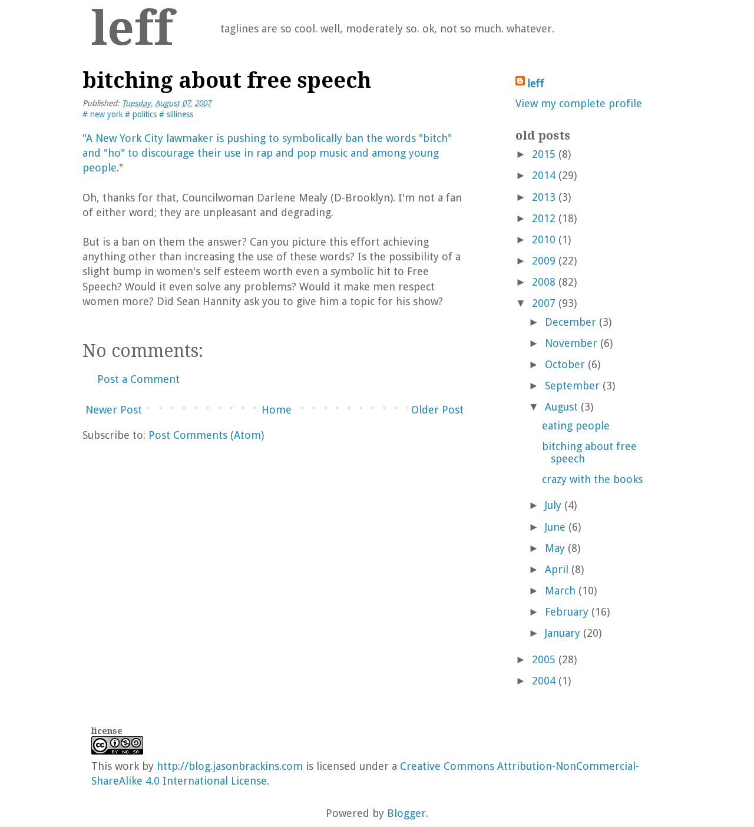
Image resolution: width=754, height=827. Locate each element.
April (556, 569)
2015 (543, 154)
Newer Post (113, 409)
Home (277, 409)
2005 (543, 659)
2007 (543, 303)
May (555, 548)
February (566, 612)
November (571, 343)
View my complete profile (578, 103)
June (555, 527)
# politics (142, 114)
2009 (543, 260)
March (560, 590)
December (570, 322)
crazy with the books (592, 479)
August (561, 407)
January (562, 633)
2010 (543, 239)
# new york (103, 114)
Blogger (406, 813)
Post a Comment (138, 379)
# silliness (176, 114)
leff (132, 28)
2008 (543, 282)
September (572, 385)
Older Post (437, 409)
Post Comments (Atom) (206, 435)
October (565, 364)
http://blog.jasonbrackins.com (230, 766)
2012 (543, 218)
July (553, 505)
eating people (576, 425)
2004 (543, 680)
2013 (543, 197)
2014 (543, 175)
